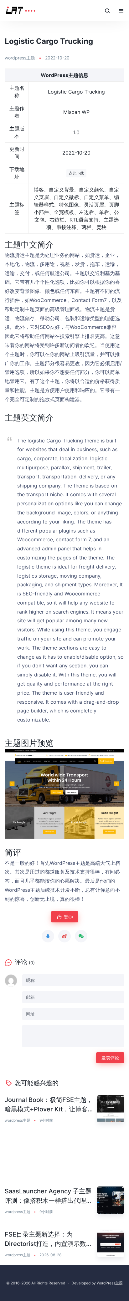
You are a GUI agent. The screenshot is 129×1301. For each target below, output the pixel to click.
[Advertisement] (64, 1155)
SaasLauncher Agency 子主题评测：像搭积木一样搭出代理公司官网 (48, 1196)
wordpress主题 (20, 57)
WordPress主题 (110, 1283)
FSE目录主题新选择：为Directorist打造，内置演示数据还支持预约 (48, 1239)
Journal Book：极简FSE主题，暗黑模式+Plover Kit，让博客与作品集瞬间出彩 (49, 1105)
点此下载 (76, 173)
